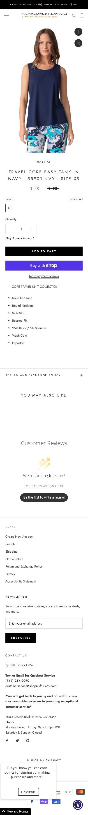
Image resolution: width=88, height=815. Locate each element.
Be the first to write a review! (44, 497)
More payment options (44, 276)
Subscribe (21, 638)
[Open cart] (82, 15)
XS (10, 208)
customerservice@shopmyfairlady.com (30, 686)
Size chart (76, 199)
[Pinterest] (27, 740)
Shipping (11, 551)
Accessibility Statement (20, 581)
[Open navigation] (6, 15)
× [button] (54, 760)
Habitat (44, 162)
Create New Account (19, 536)
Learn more (28, 792)
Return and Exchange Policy (33, 375)
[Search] (74, 15)
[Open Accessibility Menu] (78, 805)
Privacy (10, 574)
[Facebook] (7, 740)
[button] (34, 811)
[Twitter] (17, 740)
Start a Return (14, 559)
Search (10, 544)
